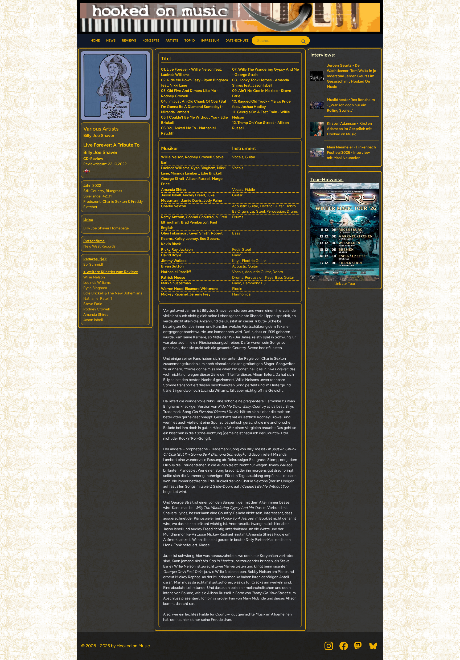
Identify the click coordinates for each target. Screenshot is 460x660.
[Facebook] (343, 646)
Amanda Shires (95, 314)
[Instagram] (328, 646)
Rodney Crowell (96, 309)
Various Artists (100, 128)
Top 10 (189, 40)
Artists (172, 40)
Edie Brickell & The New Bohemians (112, 293)
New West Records (99, 246)
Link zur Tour (344, 283)
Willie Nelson (94, 277)
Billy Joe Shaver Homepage (106, 228)
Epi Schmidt (93, 264)
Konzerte (150, 40)
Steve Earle (92, 304)
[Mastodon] (358, 646)
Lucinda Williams (97, 282)
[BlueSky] (373, 646)
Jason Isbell (93, 320)
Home (95, 40)
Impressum (210, 40)
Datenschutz (237, 40)
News (111, 40)
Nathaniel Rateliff (97, 298)
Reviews (129, 40)
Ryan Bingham (95, 288)
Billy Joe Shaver (98, 135)
